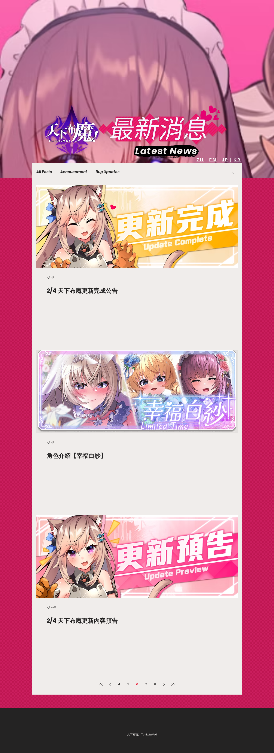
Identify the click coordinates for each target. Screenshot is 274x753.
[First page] (101, 684)
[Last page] (173, 684)
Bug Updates (107, 172)
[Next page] (164, 684)
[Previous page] (110, 684)
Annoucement (73, 172)
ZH (200, 159)
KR (237, 159)
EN (213, 159)
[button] (232, 172)
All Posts (44, 172)
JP (225, 159)
